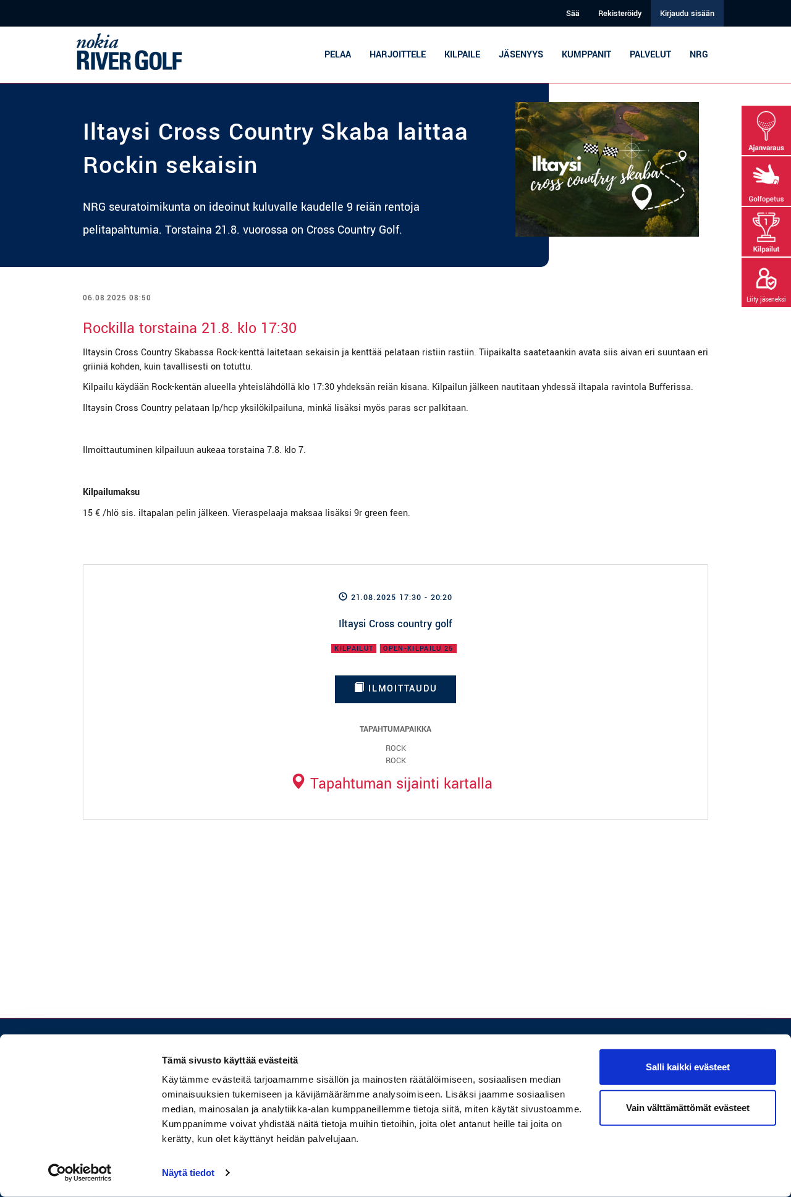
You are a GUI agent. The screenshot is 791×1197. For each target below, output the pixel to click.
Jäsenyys (521, 54)
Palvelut (650, 54)
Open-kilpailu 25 (418, 648)
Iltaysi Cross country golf (395, 624)
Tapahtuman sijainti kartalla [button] (399, 784)
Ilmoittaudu (401, 688)
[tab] (390, 784)
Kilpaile (462, 54)
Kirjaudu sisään (687, 13)
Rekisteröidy (619, 13)
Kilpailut (353, 648)
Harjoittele (398, 54)
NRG (699, 54)
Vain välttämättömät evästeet (688, 1107)
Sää (573, 13)
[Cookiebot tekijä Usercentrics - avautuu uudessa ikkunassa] (80, 1173)
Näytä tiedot (188, 1172)
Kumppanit (586, 54)
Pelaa (337, 54)
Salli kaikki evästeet (688, 1067)
